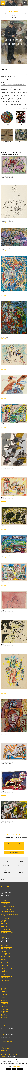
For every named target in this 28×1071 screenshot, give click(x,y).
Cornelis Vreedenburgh (6, 976)
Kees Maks (3, 964)
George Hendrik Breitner (6, 947)
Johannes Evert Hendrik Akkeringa (9, 899)
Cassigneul (3, 996)
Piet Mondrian (4, 967)
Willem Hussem (4, 1005)
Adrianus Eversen (5, 905)
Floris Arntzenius (5, 945)
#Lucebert (4, 84)
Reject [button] (14, 1069)
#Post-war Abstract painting (8, 87)
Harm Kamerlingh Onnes (6, 968)
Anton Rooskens (5, 1015)
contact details (14, 852)
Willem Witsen (4, 977)
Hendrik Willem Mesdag (6, 919)
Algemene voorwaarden (6, 1047)
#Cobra (23, 84)
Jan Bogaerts (4, 993)
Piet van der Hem (5, 954)
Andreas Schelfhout (5, 926)
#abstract (19, 87)
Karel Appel (3, 988)
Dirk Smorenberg (5, 971)
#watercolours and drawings (14, 84)
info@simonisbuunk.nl (14, 844)
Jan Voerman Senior (5, 973)
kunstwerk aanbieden (6, 1042)
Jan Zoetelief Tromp (5, 929)
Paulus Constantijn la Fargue (7, 912)
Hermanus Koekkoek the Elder (8, 911)
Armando (3, 990)
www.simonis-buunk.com (6, 1057)
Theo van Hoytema (5, 956)
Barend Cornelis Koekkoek (7, 909)
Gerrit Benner (4, 991)
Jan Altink (3, 986)
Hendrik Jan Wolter (5, 979)
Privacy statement (5, 1048)
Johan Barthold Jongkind (6, 908)
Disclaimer (3, 1051)
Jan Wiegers (4, 1017)
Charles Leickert (4, 920)
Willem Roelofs (4, 923)
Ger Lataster (4, 1006)
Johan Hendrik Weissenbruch (7, 932)
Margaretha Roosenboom (7, 925)
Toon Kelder (4, 959)
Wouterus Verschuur (6, 931)
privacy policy (16, 1066)
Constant (3, 997)
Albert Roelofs (4, 922)
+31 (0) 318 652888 (14, 848)
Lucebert (3, 1008)
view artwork (3, 179)
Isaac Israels (4, 957)
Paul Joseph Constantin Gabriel (8, 906)
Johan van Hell (4, 1002)
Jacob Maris (3, 915)
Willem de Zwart (5, 980)
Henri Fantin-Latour (5, 948)
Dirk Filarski (3, 950)
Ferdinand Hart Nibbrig (6, 953)
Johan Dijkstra (4, 1000)
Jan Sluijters (4, 970)
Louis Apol (3, 900)
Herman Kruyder (4, 960)
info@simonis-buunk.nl (6, 1037)
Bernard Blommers (5, 902)
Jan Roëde (3, 1014)
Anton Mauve (4, 917)
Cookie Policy (4, 1050)
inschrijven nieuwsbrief (6, 1041)
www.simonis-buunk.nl (6, 1036)
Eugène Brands (4, 994)
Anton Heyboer (4, 1003)
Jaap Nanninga (4, 1011)
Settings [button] (8, 1069)
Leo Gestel (3, 951)
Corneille (3, 999)
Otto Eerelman (4, 903)
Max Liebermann (5, 962)
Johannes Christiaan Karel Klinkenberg (10, 914)
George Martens (4, 965)
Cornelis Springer (5, 928)
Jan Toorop (3, 974)
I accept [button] (20, 1069)
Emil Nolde (3, 1012)
